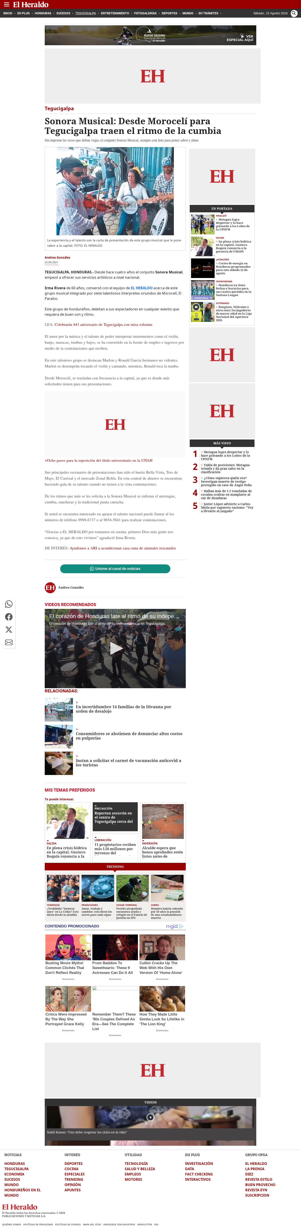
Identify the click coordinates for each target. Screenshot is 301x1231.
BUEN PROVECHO (260, 1184)
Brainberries (68, 979)
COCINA (71, 1168)
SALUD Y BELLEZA (140, 1168)
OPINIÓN (73, 1184)
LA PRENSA (254, 1168)
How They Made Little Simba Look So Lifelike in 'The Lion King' (161, 1019)
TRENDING (74, 1179)
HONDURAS (14, 1163)
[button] (8, 604)
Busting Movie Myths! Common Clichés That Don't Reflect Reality (64, 968)
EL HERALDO (256, 1163)
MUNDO (11, 1184)
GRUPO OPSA (256, 1154)
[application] (115, 648)
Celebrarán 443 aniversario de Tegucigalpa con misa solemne (103, 324)
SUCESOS (12, 1179)
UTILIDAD (133, 1154)
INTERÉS (72, 1154)
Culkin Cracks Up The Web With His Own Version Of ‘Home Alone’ (160, 968)
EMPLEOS (133, 1174)
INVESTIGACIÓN (199, 1163)
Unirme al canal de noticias (117, 569)
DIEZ (249, 1174)
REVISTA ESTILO (258, 1179)
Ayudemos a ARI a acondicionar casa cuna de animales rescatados (123, 548)
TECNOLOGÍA (136, 1163)
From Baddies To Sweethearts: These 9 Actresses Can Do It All (112, 968)
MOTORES (133, 1179)
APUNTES (73, 1190)
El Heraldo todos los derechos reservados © (33, 1212)
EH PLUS (192, 1154)
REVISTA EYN (256, 1190)
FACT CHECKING (199, 1174)
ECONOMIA (14, 1174)
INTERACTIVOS (198, 1179)
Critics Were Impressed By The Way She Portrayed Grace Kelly (66, 1019)
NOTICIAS (13, 1154)
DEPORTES (74, 1163)
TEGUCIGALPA (16, 1168)
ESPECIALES (75, 1174)
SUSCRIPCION (257, 1195)
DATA (189, 1168)
